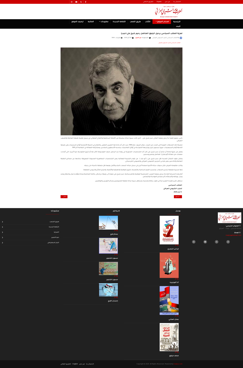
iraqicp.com (178, 364)
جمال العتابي (174, 319)
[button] (161, 21)
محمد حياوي (174, 356)
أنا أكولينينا (174, 282)
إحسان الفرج (113, 301)
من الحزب (138, 38)
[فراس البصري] (169, 230)
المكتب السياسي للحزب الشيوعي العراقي (169, 43)
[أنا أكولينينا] (169, 265)
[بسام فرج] (108, 223)
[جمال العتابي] (169, 300)
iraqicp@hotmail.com (233, 235)
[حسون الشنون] (108, 246)
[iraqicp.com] (166, 11)
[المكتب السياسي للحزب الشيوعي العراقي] (181, 38)
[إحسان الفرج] (108, 290)
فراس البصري (173, 249)
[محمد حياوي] (169, 337)
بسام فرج (114, 234)
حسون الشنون (112, 258)
